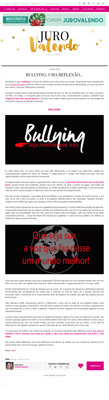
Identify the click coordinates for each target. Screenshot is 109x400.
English (57, 4)
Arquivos (35, 4)
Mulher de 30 (38, 9)
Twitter (55, 367)
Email (67, 367)
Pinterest (61, 367)
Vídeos (100, 9)
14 (80, 366)
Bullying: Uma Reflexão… (54, 74)
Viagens (88, 9)
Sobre (15, 4)
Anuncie (24, 4)
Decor (55, 9)
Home (7, 4)
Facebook (50, 367)
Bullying (13, 359)
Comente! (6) (95, 366)
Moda (65, 9)
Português (50, 4)
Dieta (76, 9)
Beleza (22, 9)
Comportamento (23, 359)
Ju (22, 365)
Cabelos (9, 9)
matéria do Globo (18, 84)
